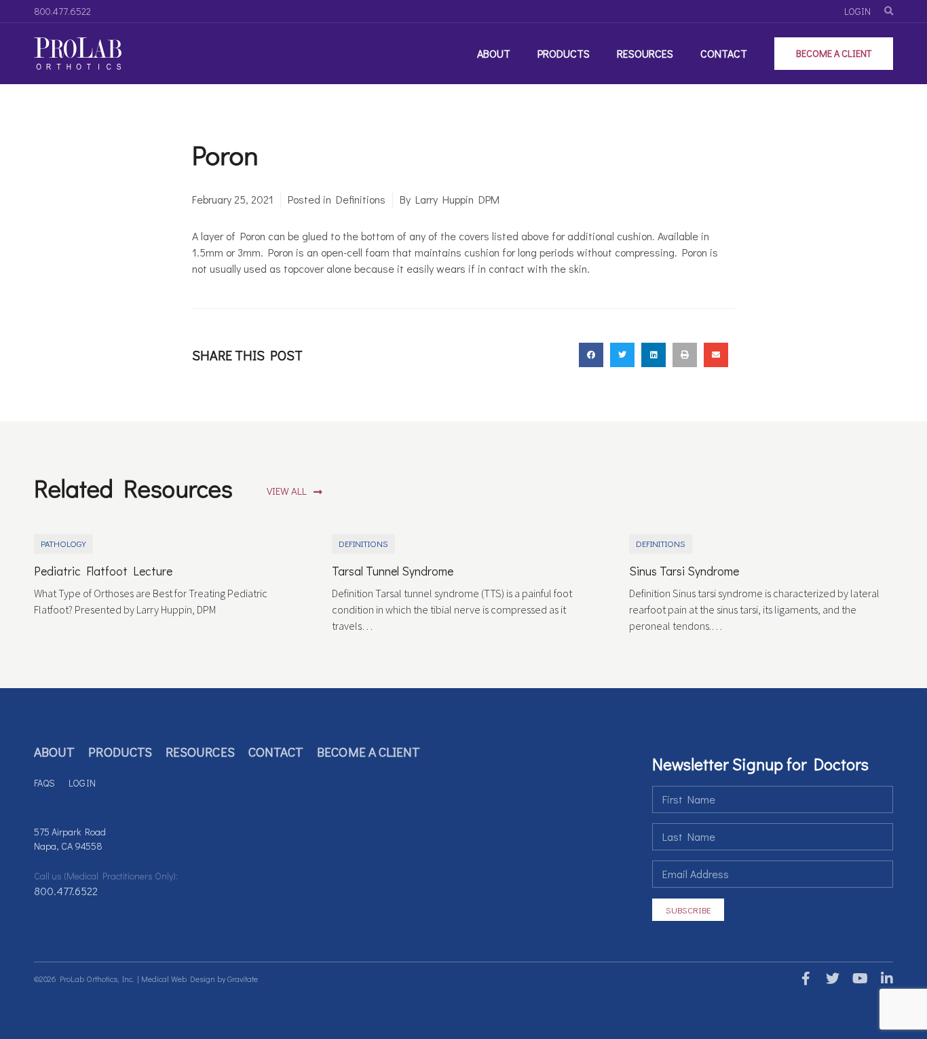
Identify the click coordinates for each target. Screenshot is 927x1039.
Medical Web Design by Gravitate (199, 978)
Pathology (63, 543)
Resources (645, 53)
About (493, 53)
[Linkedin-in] (887, 978)
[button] (294, 491)
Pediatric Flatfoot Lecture (103, 571)
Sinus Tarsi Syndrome (684, 571)
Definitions (360, 199)
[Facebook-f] (805, 978)
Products (563, 53)
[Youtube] (859, 978)
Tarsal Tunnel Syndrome (392, 571)
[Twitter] (832, 978)
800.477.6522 (66, 891)
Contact (723, 53)
